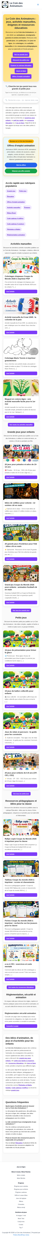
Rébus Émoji (11, 213)
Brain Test (21, 1218)
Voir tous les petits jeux (21, 793)
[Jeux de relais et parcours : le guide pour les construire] (21, 720)
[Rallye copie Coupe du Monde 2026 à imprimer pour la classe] (21, 827)
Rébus (21, 1201)
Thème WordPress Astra (21, 1235)
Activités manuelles (13, 207)
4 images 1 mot (21, 1215)
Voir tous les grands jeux (21, 610)
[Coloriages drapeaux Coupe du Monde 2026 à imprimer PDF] (21, 265)
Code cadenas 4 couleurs (15, 224)
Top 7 (21, 1227)
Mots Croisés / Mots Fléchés (21, 1172)
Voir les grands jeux (21, 54)
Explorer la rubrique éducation (21, 65)
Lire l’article (10, 291)
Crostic (21, 1224)
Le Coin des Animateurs (16, 4)
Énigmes (27, 207)
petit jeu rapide (18, 120)
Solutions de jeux (21, 1212)
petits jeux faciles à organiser (24, 1061)
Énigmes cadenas (21, 1192)
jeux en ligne (31, 1063)
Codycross (21, 1221)
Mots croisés (21, 1175)
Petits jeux (22, 191)
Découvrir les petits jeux (21, 60)
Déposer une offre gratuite (21, 171)
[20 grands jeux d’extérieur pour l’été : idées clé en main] (21, 532)
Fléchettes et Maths (13, 229)
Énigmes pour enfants (21, 1189)
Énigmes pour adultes (21, 1186)
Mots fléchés (21, 1178)
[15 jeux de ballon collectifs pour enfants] (21, 679)
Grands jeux (11, 191)
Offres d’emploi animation (21, 76)
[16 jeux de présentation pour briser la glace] (21, 639)
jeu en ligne (20, 123)
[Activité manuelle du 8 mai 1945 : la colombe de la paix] (21, 306)
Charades (21, 1204)
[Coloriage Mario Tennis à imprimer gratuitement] (21, 346)
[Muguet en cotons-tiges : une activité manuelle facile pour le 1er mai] (21, 387)
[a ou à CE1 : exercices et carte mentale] (21, 953)
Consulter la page (12, 1026)
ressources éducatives (16, 1063)
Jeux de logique (21, 1198)
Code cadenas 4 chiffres (15, 218)
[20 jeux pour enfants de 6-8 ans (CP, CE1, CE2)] (21, 761)
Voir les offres (21, 165)
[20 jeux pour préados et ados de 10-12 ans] (21, 453)
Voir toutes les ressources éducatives (21, 987)
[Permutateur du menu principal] (38, 5)
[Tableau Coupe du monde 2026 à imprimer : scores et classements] (21, 868)
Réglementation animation (16, 235)
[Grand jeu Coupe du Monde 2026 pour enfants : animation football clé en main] (21, 573)
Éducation (10, 196)
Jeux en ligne (21, 1167)
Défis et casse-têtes (21, 1195)
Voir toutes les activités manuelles (21, 424)
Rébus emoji (21, 1207)
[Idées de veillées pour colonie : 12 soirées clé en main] (21, 491)
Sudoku (8, 1088)
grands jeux (15, 1090)
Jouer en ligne (21, 71)
